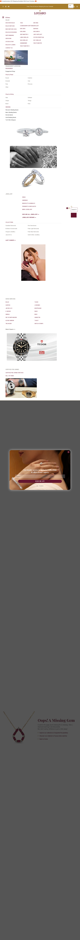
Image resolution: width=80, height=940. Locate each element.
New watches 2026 (11, 29)
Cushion (30, 78)
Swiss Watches (10, 299)
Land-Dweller (24, 37)
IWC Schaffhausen (11, 317)
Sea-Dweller (24, 40)
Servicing (8, 38)
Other (7, 87)
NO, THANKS (40, 486)
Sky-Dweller (37, 40)
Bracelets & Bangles (28, 203)
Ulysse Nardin (10, 320)
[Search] (74, 215)
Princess (30, 84)
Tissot (37, 320)
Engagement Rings (10, 71)
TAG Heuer (9, 323)
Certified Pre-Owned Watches (14, 372)
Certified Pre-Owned (12, 369)
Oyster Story (10, 41)
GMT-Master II (24, 34)
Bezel (7, 103)
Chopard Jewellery (10, 231)
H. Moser (8, 311)
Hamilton (37, 317)
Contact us (9, 48)
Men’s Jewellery (27, 209)
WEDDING (8, 107)
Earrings (25, 200)
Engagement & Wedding (13, 66)
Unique (7, 100)
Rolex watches (10, 26)
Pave (29, 103)
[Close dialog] (68, 452)
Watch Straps (39, 323)
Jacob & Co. (9, 234)
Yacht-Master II (24, 46)
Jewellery (9, 194)
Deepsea (35, 28)
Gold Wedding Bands (11, 117)
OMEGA (8, 314)
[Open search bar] (71, 207)
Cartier (8, 305)
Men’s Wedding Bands (11, 112)
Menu (8, 17)
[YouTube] (8, 6)
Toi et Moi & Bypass (11, 120)
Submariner (23, 43)
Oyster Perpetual (38, 37)
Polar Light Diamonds (33, 228)
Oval (29, 81)
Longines (37, 305)
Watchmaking (10, 35)
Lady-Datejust (37, 34)
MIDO (36, 314)
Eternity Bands (9, 115)
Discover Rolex (10, 23)
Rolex (7, 20)
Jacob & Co (9, 308)
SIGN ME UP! (40, 481)
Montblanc (38, 308)
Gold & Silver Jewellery (34, 234)
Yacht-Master (37, 43)
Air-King (35, 23)
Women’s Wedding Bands (12, 110)
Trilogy (29, 100)
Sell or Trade (10, 375)
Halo (7, 97)
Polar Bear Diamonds (33, 231)
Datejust (36, 25)
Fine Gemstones (32, 225)
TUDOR (36, 302)
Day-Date (22, 28)
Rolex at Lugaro (10, 44)
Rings (24, 197)
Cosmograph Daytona (26, 25)
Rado (36, 311)
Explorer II (36, 31)
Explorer (23, 31)
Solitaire (30, 97)
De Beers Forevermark (11, 228)
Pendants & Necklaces (29, 206)
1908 (21, 23)
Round (7, 78)
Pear (7, 84)
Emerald (8, 81)
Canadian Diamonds (11, 225)
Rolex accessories (11, 32)
